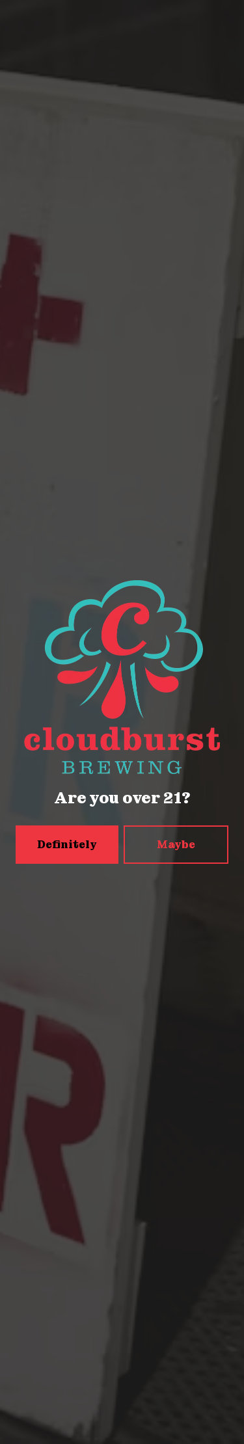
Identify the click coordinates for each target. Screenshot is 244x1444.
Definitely (67, 844)
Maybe (176, 844)
